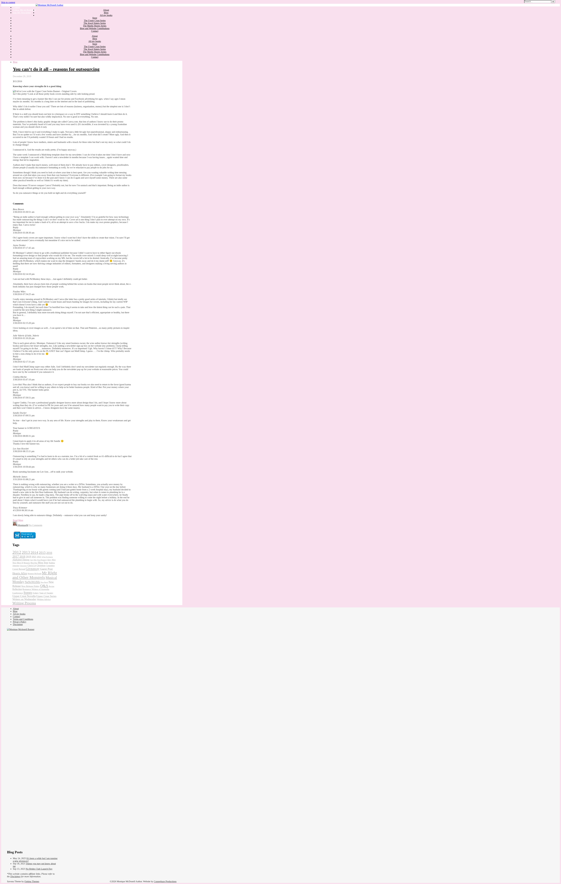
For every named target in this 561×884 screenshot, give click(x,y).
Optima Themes (31, 881)
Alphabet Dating (21, 559)
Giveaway (32, 569)
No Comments (35, 525)
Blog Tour (43, 562)
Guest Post (46, 568)
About (106, 10)
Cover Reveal (18, 569)
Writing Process (24, 603)
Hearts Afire (19, 573)
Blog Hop (34, 563)
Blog (106, 12)
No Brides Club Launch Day (39, 869)
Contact (16, 7)
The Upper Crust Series (95, 20)
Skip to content (8, 2)
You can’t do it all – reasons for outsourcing (56, 69)
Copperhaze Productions (165, 881)
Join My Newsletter (22, 12)
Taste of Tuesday (46, 593)
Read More (18, 520)
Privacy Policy (19, 622)
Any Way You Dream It (38, 560)
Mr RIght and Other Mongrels (34, 575)
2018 (22, 556)
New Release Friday (30, 586)
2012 (16, 552)
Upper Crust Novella (24, 596)
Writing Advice (44, 599)
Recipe (51, 586)
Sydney (36, 593)
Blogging (27, 563)
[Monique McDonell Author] (49, 5)
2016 (49, 552)
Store (94, 18)
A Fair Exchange (47, 557)
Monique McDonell (34, 574)
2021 (34, 556)
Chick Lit (31, 565)
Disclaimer (18, 624)
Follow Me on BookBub (24, 10)
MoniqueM (23, 525)
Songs (28, 592)
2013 (26, 552)
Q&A (44, 586)
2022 (39, 557)
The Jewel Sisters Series (95, 23)
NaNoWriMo (32, 581)
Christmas (41, 565)
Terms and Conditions (23, 619)
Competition (50, 566)
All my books (106, 15)
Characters (23, 565)
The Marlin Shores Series (94, 26)
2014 (34, 552)
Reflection (17, 589)
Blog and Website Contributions (94, 28)
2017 (15, 556)
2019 (28, 556)
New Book (44, 582)
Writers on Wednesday (24, 599)
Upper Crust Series (46, 596)
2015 (42, 552)
